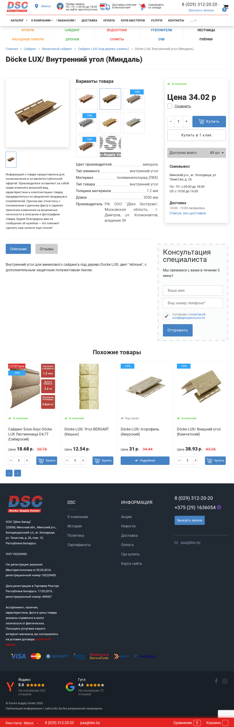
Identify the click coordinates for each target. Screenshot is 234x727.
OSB (161, 39)
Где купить (130, 554)
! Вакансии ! (66, 20)
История (74, 526)
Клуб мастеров (133, 20)
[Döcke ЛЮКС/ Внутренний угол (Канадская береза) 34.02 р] (134, 122)
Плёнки (206, 39)
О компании (41, 20)
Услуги (156, 20)
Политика (75, 535)
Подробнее (147, 460)
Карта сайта (131, 563)
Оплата (109, 20)
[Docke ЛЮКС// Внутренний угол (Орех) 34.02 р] (110, 146)
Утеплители (161, 30)
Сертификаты (79, 545)
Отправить (178, 330)
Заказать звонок (201, 10)
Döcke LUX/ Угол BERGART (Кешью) (86, 431)
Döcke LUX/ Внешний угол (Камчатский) (199, 431)
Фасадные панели (28, 39)
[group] (11, 160)
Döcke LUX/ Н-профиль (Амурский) (140, 431)
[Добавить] (186, 121)
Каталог (17, 20)
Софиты (117, 39)
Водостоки (117, 30)
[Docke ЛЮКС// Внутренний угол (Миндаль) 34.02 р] (110, 99)
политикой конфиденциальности (188, 316)
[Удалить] (171, 121)
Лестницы (206, 30)
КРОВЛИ (27, 30)
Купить (51, 460)
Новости (128, 526)
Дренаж (72, 39)
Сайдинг (72, 30)
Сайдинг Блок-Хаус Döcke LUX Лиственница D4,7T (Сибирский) (30, 434)
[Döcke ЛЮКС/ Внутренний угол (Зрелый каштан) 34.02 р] (110, 122)
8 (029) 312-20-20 (194, 498)
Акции (126, 517)
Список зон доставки (188, 213)
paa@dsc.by (191, 542)
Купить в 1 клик (196, 135)
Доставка (89, 20)
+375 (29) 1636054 (195, 507)
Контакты (176, 20)
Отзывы (46, 249)
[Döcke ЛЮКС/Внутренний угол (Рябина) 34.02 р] (86, 99)
